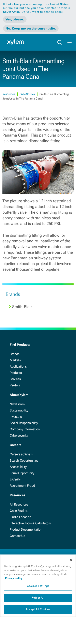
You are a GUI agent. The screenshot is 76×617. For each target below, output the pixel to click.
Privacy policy (13, 578)
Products (16, 373)
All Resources (19, 504)
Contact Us (17, 536)
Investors (16, 417)
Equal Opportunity (22, 473)
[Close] (71, 560)
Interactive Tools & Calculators (30, 523)
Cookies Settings (38, 586)
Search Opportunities (24, 460)
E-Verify (15, 479)
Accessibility (18, 467)
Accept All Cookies (38, 609)
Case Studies (27, 94)
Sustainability (19, 410)
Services (15, 379)
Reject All (38, 598)
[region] (38, 585)
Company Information (25, 429)
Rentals (15, 385)
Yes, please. (14, 19)
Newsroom (17, 404)
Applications (18, 366)
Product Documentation (26, 529)
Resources (9, 94)
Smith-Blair (22, 306)
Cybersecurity (19, 435)
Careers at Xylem (21, 454)
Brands (14, 354)
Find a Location (20, 517)
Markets (15, 360)
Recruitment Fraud (22, 486)
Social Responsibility (24, 423)
